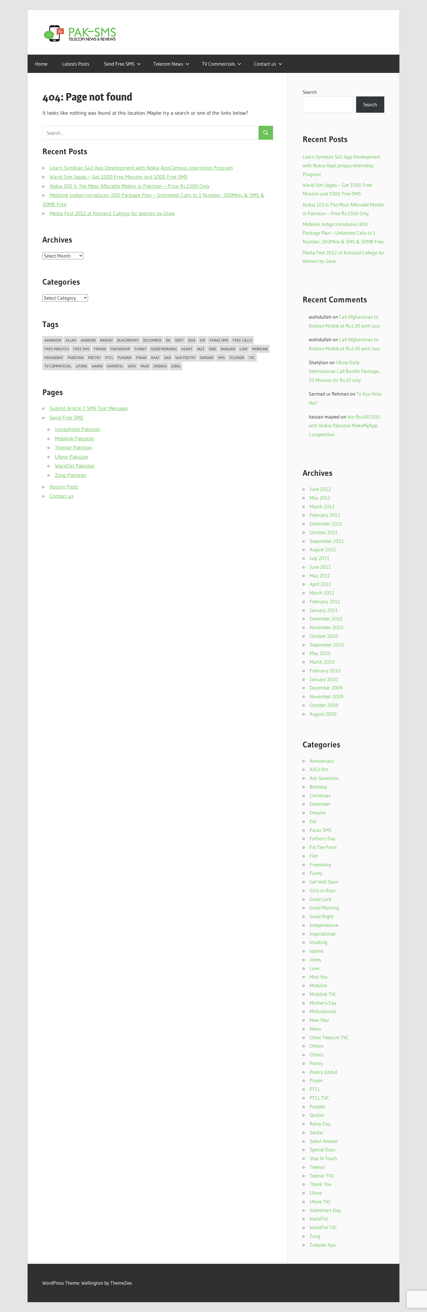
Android (88, 340)
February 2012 (325, 515)
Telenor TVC (322, 1176)
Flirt (314, 856)
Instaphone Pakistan (77, 429)
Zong (175, 366)
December (320, 804)
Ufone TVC (320, 1201)
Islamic (317, 951)
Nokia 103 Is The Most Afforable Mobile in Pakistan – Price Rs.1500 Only (129, 186)
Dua (191, 340)
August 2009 (323, 714)
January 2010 (324, 679)
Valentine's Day (325, 1210)
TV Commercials (218, 64)
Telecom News (168, 64)
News (315, 1029)
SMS (221, 357)
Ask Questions (324, 778)
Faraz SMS (218, 340)
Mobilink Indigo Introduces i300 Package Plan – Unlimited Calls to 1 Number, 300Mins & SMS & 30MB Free (343, 233)
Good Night (321, 916)
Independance (324, 925)
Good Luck (320, 899)
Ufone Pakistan (71, 457)
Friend (100, 349)
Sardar (207, 357)
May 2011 (320, 575)
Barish (106, 340)
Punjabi (125, 357)
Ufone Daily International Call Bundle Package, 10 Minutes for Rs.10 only (344, 371)
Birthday (318, 787)
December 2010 (326, 618)
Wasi (132, 366)
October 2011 (324, 532)
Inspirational (323, 934)
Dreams (318, 813)
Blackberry (128, 340)
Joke (212, 349)
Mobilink (260, 349)
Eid (202, 340)
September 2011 (327, 541)
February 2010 (325, 670)
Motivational (323, 1011)
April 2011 (320, 584)
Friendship (120, 349)
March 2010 (322, 662)
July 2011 (319, 558)
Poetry (94, 357)
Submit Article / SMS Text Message (89, 408)
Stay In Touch (323, 1158)
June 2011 (320, 567)
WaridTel (115, 366)
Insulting (318, 942)
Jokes (315, 959)
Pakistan (76, 357)
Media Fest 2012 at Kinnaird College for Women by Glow (112, 213)
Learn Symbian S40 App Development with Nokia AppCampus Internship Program (141, 168)
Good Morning (164, 349)
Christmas (320, 795)
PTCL (109, 357)
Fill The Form (323, 847)
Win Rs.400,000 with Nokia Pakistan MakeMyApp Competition (344, 425)
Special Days (323, 1149)
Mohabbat (53, 357)
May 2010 (320, 653)
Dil (168, 340)
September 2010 (327, 645)
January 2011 (324, 610)
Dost (179, 340)
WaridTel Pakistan (75, 466)
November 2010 (326, 627)
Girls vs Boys (323, 890)
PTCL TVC (319, 1098)
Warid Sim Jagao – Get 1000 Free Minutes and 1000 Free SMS (119, 177)
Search (310, 92)
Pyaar (141, 357)
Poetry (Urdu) (323, 1072)
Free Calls (242, 340)
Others (316, 1046)
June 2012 (320, 489)
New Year (319, 1020)
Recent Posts (64, 487)
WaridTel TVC (323, 1227)
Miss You (318, 977)
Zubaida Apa (323, 1245)
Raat (155, 357)
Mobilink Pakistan (74, 438)
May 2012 (320, 498)
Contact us (265, 64)
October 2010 (324, 636)
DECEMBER (152, 340)
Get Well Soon (324, 882)
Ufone (81, 366)
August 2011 (323, 549)
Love (244, 349)
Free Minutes (56, 349)
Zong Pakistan (70, 475)
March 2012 (322, 506)
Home (41, 64)
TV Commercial (57, 366)
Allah (71, 340)
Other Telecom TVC (329, 1037)
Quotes (317, 1115)
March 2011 (322, 593)
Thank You (320, 1184)
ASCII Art (319, 769)
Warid (97, 366)
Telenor (236, 357)
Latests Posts (75, 64)
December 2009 (326, 688)
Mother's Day (323, 1003)
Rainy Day (320, 1124)
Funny (140, 349)
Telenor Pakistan (73, 447)
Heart (187, 349)
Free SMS (81, 349)
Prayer (316, 1080)
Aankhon (52, 340)
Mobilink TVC (323, 994)
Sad (167, 357)
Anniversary (322, 761)
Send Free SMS (119, 64)
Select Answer (324, 1141)
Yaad (144, 366)
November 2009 (326, 696)
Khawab (228, 349)
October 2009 (324, 705)
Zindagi (160, 366)
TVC (252, 357)
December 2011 (326, 524)
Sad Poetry (185, 357)
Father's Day (323, 838)
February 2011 (325, 601)
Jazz (200, 349)
